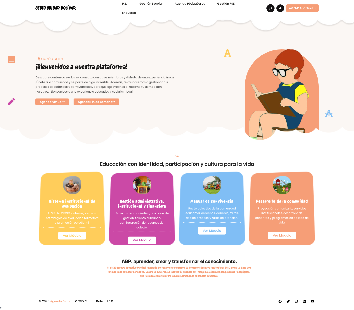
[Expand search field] (270, 8)
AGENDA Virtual (301, 8)
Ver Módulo (72, 235)
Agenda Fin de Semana (95, 102)
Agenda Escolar (62, 301)
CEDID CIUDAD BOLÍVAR (55, 8)
